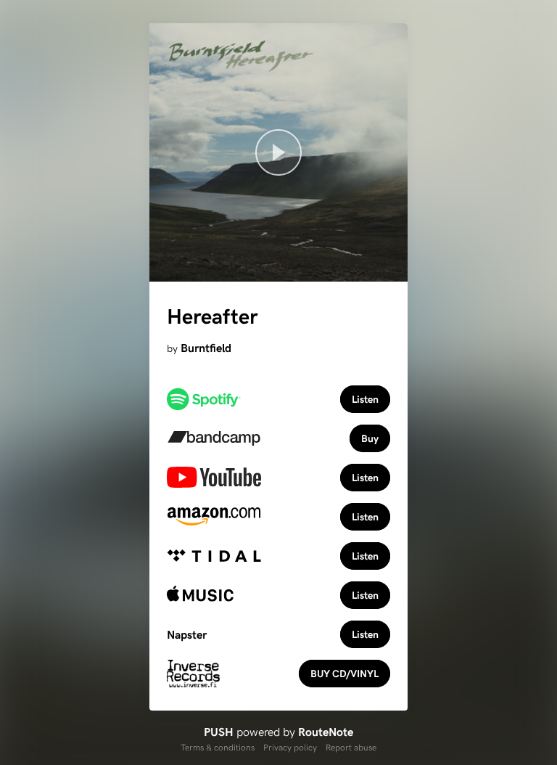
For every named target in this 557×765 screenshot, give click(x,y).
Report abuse (351, 747)
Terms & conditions (218, 747)
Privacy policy (290, 747)
